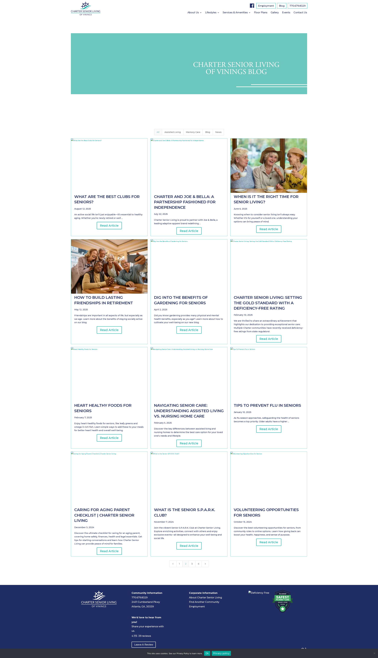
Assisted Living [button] (172, 132)
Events (286, 13)
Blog (282, 6)
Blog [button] (207, 132)
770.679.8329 (298, 6)
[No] (374, 653)
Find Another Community (204, 602)
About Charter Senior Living (205, 597)
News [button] (218, 132)
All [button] (158, 132)
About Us (193, 13)
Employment (266, 6)
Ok (207, 653)
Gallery (275, 13)
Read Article (109, 225)
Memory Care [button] (193, 132)
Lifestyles (210, 13)
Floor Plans (260, 13)
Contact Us (300, 13)
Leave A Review (143, 644)
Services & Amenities (235, 13)
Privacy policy (221, 653)
